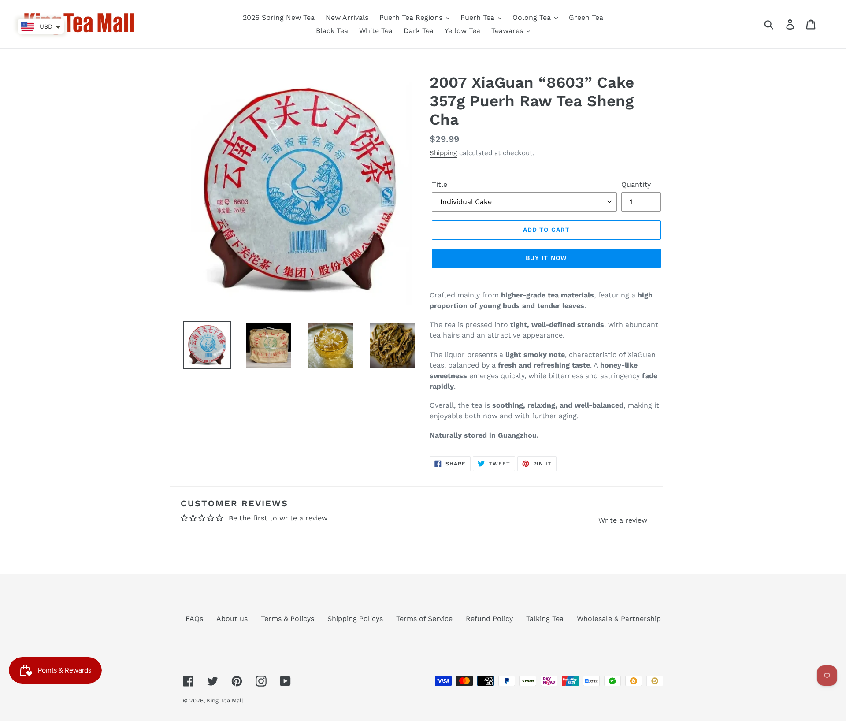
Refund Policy (489, 618)
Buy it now (546, 257)
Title (439, 184)
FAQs (194, 618)
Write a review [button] (622, 520)
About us (232, 618)
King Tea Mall (225, 700)
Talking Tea (545, 618)
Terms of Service (424, 618)
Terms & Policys (287, 618)
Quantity (636, 184)
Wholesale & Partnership (619, 618)
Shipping (443, 153)
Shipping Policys (355, 618)
